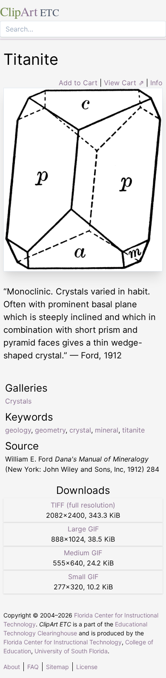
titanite (133, 430)
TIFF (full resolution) (83, 505)
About (11, 666)
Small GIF (83, 576)
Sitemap (57, 666)
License (86, 666)
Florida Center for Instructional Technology (62, 642)
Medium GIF (83, 552)
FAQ (33, 666)
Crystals (18, 401)
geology (18, 430)
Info (156, 82)
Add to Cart (78, 82)
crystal (80, 430)
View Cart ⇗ (124, 82)
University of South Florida (71, 651)
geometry (50, 430)
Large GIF (83, 529)
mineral (106, 430)
